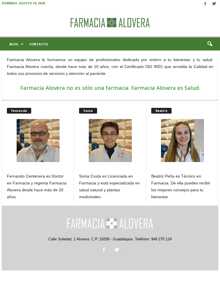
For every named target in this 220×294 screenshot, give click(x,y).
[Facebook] (205, 4)
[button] (209, 44)
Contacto (38, 44)
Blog (13, 44)
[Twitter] (214, 4)
